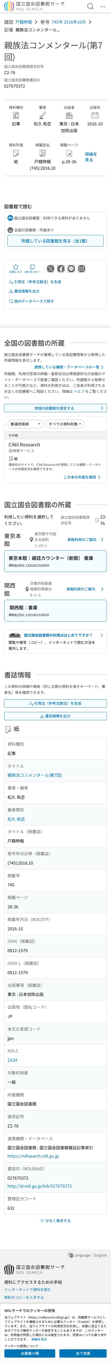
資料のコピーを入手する (24, 1297)
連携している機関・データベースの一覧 (66, 366)
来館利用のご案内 (81, 539)
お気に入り (15, 272)
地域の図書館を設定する (54, 408)
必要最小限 (30, 1353)
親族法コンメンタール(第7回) (34, 775)
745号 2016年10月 (69, 22)
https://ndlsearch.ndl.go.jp (33, 1156)
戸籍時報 (23, 22)
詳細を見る (91, 157)
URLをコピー (32, 272)
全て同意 (83, 1353)
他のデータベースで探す (34, 301)
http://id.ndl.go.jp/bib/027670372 (39, 1186)
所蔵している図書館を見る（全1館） (55, 241)
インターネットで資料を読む (27, 1289)
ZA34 (12, 1060)
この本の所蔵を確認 (80, 477)
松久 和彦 (16, 819)
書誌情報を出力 (26, 291)
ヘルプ (79, 391)
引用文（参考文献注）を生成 (37, 281)
